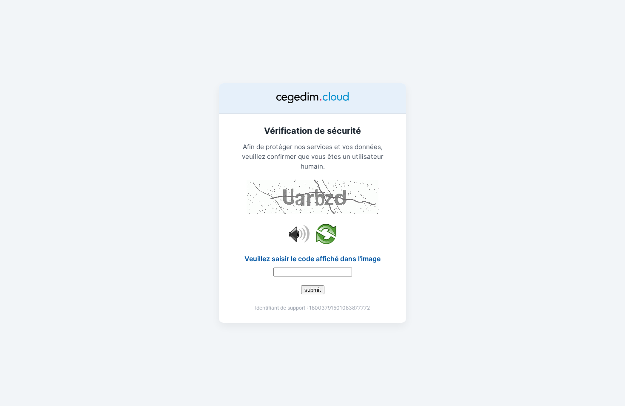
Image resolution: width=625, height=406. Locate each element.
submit (312, 290)
